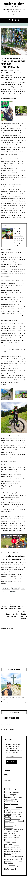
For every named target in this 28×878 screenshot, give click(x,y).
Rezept (15, 835)
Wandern (18, 859)
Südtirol (8, 853)
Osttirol (18, 833)
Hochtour (7, 812)
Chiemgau (7, 799)
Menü (14, 15)
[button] (7, 111)
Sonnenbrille (12, 849)
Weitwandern (14, 862)
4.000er (7, 789)
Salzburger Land (16, 837)
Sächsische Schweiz (17, 851)
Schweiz (7, 840)
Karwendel (18, 816)
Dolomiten (17, 801)
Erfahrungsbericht (14, 803)
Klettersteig (13, 820)
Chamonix (20, 797)
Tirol (7, 856)
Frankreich (7, 805)
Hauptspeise (7, 810)
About (5, 773)
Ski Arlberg (14, 842)
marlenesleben (14, 3)
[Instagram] (7, 718)
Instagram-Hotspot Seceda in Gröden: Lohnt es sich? (13, 606)
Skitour (7, 847)
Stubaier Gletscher (8, 851)
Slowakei (18, 847)
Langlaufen (17, 822)
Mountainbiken (8, 829)
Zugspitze (18, 866)
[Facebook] (10, 718)
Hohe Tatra (14, 812)
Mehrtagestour (8, 827)
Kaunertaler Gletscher (16, 818)
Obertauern (13, 833)
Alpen (8, 792)
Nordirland (10, 831)
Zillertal (12, 866)
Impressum (7, 778)
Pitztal (6, 835)
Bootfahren (15, 797)
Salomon (10, 837)
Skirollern (16, 844)
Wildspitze (10, 864)
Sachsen (20, 835)
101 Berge (13, 789)
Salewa (6, 837)
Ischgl (19, 814)
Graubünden (12, 808)
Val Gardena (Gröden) (9, 859)
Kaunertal (7, 818)
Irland (14, 814)
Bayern (6, 795)
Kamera (13, 816)
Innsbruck (19, 812)
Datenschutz (7, 780)
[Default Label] (3, 718)
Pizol (11, 835)
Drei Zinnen (7, 803)
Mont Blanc (16, 827)
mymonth (15, 829)
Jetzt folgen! (11, 761)
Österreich (10, 869)
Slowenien (7, 849)
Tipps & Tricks (15, 853)
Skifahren (9, 844)
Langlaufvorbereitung (10, 825)
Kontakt (6, 776)
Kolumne (21, 820)
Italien (7, 816)
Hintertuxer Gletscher (15, 810)
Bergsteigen (8, 797)
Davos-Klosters (14, 799)
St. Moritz (19, 849)
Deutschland (9, 801)
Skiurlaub (13, 847)
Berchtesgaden (12, 795)
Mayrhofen (20, 825)
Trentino (12, 856)
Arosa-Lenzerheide (16, 792)
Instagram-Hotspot (8, 814)
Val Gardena (19, 856)
